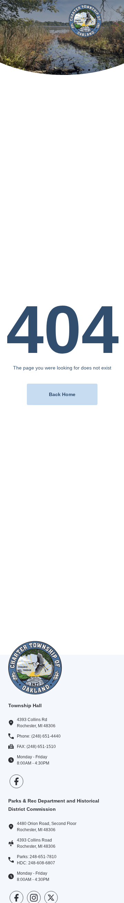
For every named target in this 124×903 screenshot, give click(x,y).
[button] (16, 20)
